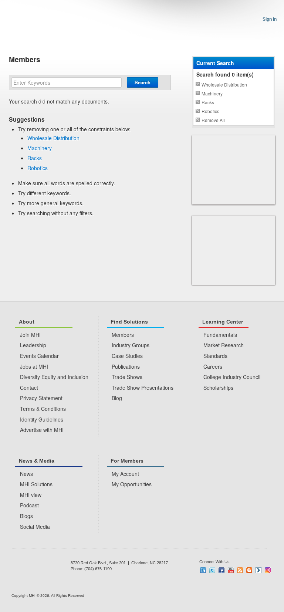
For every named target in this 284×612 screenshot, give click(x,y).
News (26, 473)
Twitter (212, 570)
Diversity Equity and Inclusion (54, 377)
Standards (215, 355)
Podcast (29, 505)
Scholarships (218, 387)
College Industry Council (231, 377)
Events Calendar (39, 355)
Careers (212, 366)
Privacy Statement (41, 398)
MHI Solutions (36, 484)
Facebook (221, 570)
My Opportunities (132, 484)
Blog (117, 398)
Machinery (39, 148)
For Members (127, 461)
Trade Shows (127, 377)
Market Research (223, 345)
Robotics (37, 168)
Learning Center (222, 322)
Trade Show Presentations (142, 387)
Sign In (270, 19)
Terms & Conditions (43, 408)
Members (123, 334)
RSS (240, 570)
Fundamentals (220, 334)
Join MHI (30, 334)
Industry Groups (130, 345)
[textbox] (66, 82)
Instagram (268, 570)
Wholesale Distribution (53, 138)
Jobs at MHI (34, 366)
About (26, 322)
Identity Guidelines (41, 419)
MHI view (30, 494)
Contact (29, 387)
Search (143, 82)
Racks (34, 158)
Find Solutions (129, 322)
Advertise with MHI (42, 429)
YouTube (231, 570)
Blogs (26, 516)
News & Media (36, 461)
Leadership (33, 345)
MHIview (258, 570)
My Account (125, 473)
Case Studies (127, 355)
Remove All (213, 120)
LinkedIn (203, 570)
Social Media (35, 526)
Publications (126, 366)
